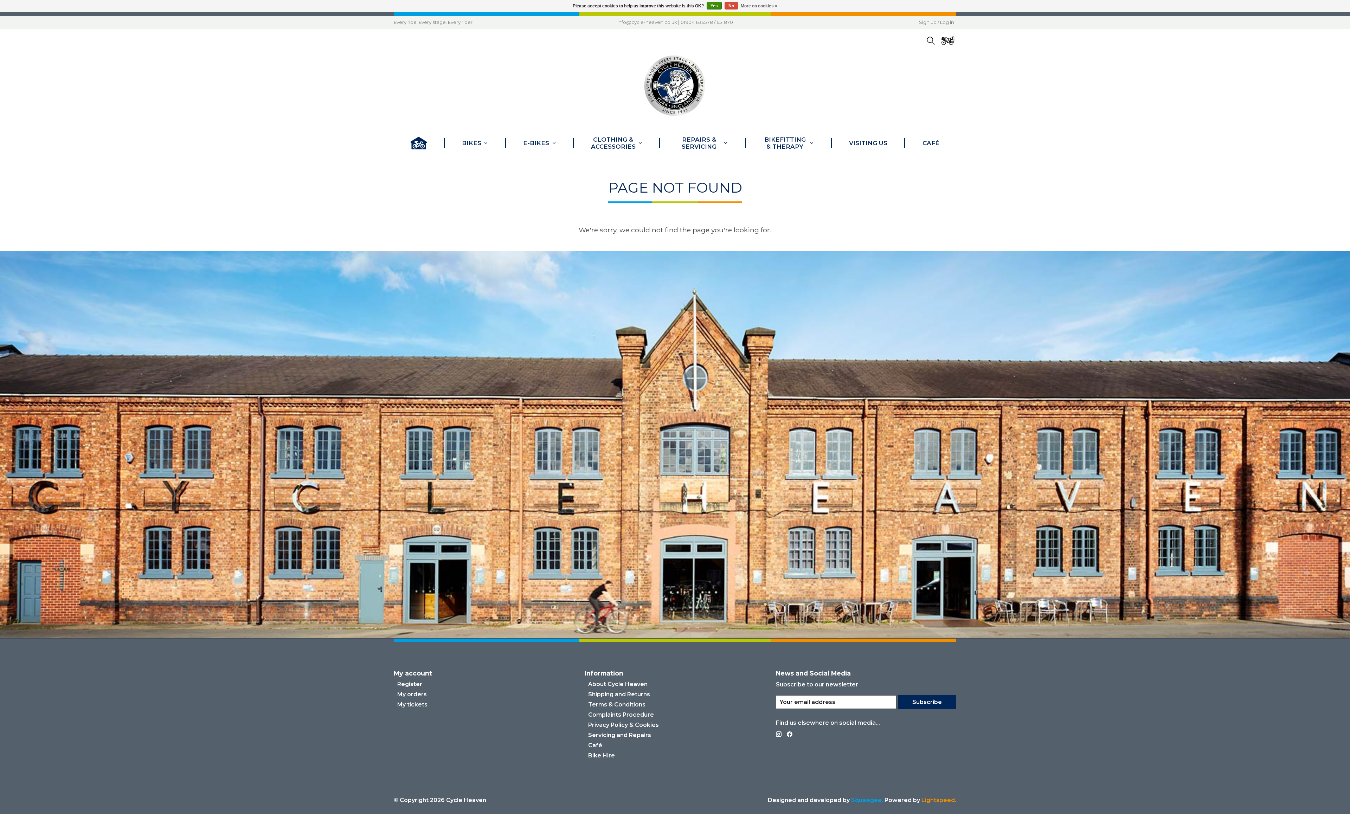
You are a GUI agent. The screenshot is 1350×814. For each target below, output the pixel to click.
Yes (714, 6)
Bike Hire (601, 755)
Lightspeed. (938, 800)
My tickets (412, 704)
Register (409, 684)
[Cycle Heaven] (675, 86)
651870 (724, 22)
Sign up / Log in (936, 22)
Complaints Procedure (621, 714)
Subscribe (927, 702)
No (731, 6)
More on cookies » (759, 6)
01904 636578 (697, 22)
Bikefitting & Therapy (785, 143)
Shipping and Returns (619, 694)
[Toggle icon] (931, 41)
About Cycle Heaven (618, 684)
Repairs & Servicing (699, 143)
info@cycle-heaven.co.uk (647, 22)
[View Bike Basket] (948, 41)
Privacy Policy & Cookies (623, 725)
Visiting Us (868, 143)
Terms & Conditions (616, 704)
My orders (412, 694)
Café (930, 143)
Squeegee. (867, 800)
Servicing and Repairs (619, 735)
